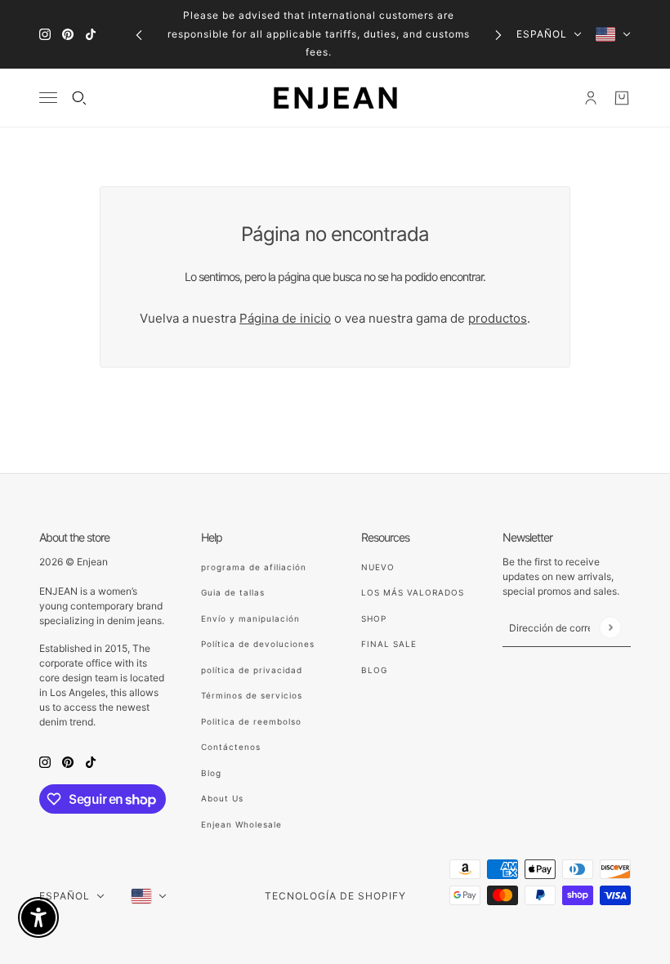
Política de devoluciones (258, 644)
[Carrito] (622, 98)
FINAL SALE (389, 644)
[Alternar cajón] (48, 97)
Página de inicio (285, 318)
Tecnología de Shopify (335, 896)
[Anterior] (138, 34)
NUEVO (378, 567)
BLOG (374, 670)
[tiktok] (90, 35)
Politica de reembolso (251, 721)
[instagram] (45, 35)
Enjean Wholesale (241, 824)
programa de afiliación (253, 567)
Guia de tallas (233, 592)
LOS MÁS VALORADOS (412, 592)
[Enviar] (610, 627)
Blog (211, 773)
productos (497, 318)
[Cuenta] (591, 98)
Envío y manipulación (250, 618)
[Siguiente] (498, 34)
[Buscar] (79, 98)
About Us (222, 798)
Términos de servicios (251, 695)
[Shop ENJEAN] (335, 98)
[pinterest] (68, 35)
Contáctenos (231, 747)
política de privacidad (251, 670)
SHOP (373, 618)
